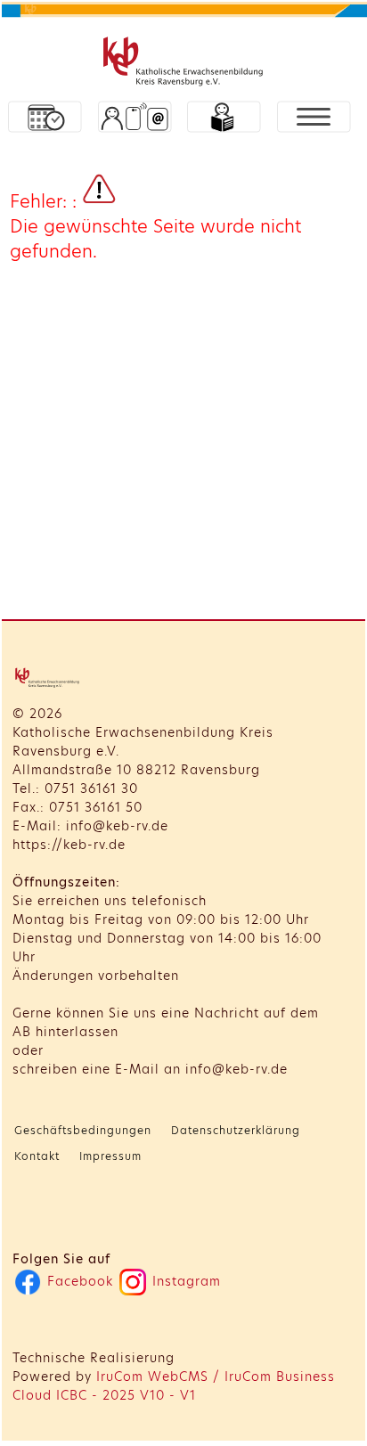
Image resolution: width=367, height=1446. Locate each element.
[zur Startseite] (185, 63)
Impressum (110, 1156)
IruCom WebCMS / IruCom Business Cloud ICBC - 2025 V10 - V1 (173, 1386)
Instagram (184, 1281)
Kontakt (37, 1156)
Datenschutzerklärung (235, 1130)
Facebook (78, 1281)
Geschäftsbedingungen (82, 1130)
